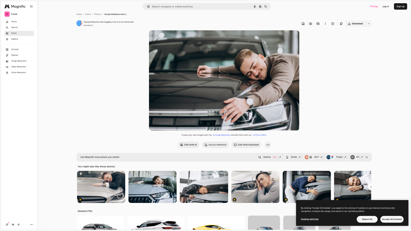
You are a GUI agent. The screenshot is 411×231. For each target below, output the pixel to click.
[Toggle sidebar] (31, 6)
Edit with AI (190, 144)
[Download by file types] (368, 23)
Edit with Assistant (248, 144)
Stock (88, 14)
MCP (316, 157)
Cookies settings (310, 219)
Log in (386, 6)
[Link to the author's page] (79, 23)
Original (169, 36)
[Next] (371, 187)
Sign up (401, 6)
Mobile (294, 157)
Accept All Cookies (392, 219)
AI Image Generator (222, 135)
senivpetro (88, 25)
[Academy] (12, 224)
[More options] (325, 23)
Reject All (367, 219)
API (357, 157)
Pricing (374, 6)
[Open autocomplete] (147, 6)
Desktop (269, 157)
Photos (97, 14)
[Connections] (7, 224)
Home (79, 14)
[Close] (366, 157)
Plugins (339, 157)
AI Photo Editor (259, 135)
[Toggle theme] (18, 224)
